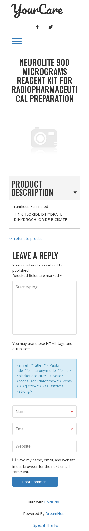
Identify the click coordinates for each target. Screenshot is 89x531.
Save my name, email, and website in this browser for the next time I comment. (44, 465)
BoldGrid (51, 501)
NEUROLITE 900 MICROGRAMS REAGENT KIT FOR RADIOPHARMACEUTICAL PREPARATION (44, 80)
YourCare (37, 9)
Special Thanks (45, 525)
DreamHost (55, 513)
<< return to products (27, 238)
